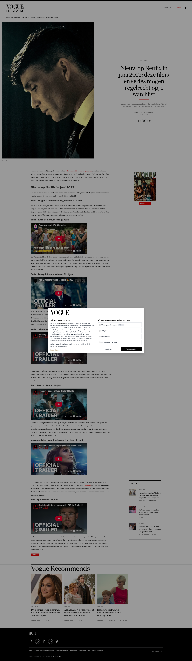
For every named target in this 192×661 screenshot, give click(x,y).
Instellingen (108, 349)
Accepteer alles (131, 349)
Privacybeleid (54, 350)
